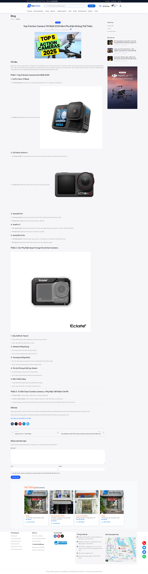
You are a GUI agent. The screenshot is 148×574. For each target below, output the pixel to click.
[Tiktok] (62, 536)
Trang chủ (29, 11)
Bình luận (13, 448)
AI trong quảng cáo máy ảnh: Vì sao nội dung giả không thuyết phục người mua (125, 41)
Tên (12, 466)
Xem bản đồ (28, 519)
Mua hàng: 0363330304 (38, 547)
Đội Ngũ (119, 1)
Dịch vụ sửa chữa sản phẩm (38, 538)
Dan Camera (56, 30)
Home (12, 19)
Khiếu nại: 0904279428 (38, 550)
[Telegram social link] (27, 423)
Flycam (47, 11)
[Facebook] (55, 536)
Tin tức (96, 11)
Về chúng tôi (14, 536)
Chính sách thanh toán (16, 546)
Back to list (57, 432)
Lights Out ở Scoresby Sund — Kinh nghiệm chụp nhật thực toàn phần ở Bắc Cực (125, 49)
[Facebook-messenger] (144, 547)
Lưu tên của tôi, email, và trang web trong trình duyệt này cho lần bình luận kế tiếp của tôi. (36, 473)
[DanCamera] (34, 6)
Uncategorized (111, 31)
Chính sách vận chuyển (16, 549)
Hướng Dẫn (113, 1)
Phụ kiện (90, 11)
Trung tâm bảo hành (16, 538)
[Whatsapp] (144, 556)
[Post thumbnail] (110, 43)
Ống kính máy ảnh (61, 11)
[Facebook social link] (12, 423)
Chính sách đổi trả (15, 543)
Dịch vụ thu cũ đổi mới (37, 536)
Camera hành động (38, 11)
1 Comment (124, 45)
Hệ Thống (107, 1)
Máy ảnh (53, 11)
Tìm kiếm (91, 6)
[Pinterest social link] (20, 423)
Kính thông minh (82, 11)
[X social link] (16, 423)
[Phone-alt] (144, 543)
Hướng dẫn (110, 25)
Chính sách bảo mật (16, 541)
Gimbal (75, 11)
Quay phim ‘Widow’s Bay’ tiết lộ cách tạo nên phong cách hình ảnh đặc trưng (125, 57)
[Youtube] (58, 536)
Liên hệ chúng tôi (36, 541)
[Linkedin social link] (23, 423)
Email (60, 466)
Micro (70, 11)
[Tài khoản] (120, 6)
